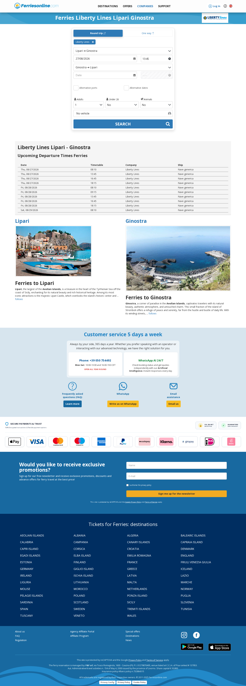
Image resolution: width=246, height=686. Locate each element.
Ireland (26, 575)
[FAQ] (72, 387)
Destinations (132, 635)
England (187, 555)
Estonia (26, 562)
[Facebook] (196, 634)
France (132, 562)
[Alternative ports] (75, 87)
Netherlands (137, 589)
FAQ (17, 635)
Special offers (133, 631)
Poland (79, 595)
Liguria (25, 582)
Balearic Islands (193, 535)
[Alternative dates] (126, 87)
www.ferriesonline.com (36, 6)
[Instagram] (186, 634)
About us (20, 631)
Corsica (79, 549)
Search (123, 124)
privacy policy (146, 485)
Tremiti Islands (138, 609)
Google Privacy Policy (133, 502)
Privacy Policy (135, 660)
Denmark (187, 549)
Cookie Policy (139, 682)
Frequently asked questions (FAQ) (72, 395)
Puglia (186, 595)
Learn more (72, 403)
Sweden (79, 609)
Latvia (132, 575)
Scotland (81, 602)
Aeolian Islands (32, 535)
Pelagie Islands (31, 595)
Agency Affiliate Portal (82, 631)
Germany (26, 569)
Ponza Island (137, 595)
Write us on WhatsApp (123, 403)
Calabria (26, 542)
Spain (24, 609)
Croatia (133, 549)
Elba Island (82, 555)
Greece (132, 569)
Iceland (186, 569)
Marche (186, 582)
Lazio (185, 575)
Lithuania (81, 582)
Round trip (96, 33)
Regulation (21, 640)
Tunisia (186, 609)
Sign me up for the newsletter (176, 493)
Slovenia (187, 602)
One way (147, 33)
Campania (81, 542)
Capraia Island (192, 542)
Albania (80, 535)
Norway (187, 589)
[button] (164, 6)
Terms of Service (151, 502)
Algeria (132, 535)
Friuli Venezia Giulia (196, 562)
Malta (132, 582)
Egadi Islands (30, 555)
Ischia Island (83, 575)
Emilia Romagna (139, 555)
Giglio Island (84, 569)
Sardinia (26, 602)
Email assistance (173, 395)
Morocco (81, 589)
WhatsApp (123, 393)
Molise (25, 589)
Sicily (131, 602)
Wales (131, 616)
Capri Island (29, 549)
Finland (80, 562)
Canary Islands (138, 542)
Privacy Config (107, 682)
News (129, 640)
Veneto (79, 616)
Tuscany (26, 616)
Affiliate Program (79, 635)
